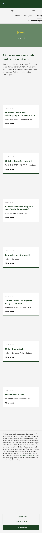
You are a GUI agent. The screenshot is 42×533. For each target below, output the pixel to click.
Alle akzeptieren (21, 527)
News (39, 16)
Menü (32, 11)
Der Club (28, 16)
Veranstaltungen (35, 21)
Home (17, 16)
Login (11, 11)
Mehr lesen (10, 124)
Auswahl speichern (21, 521)
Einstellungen (22, 516)
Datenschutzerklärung (27, 455)
